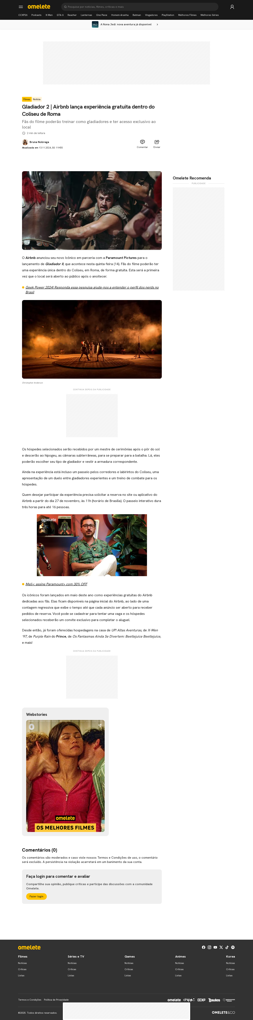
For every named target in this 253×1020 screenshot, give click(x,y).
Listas (21, 975)
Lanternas (86, 15)
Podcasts (36, 15)
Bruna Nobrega (39, 142)
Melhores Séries (210, 15)
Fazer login (36, 896)
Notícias (22, 963)
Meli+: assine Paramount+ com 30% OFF (56, 584)
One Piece (101, 15)
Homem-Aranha (120, 15)
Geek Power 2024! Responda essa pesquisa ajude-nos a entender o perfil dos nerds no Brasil (92, 289)
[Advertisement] (91, 157)
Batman (137, 15)
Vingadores (151, 15)
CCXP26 (22, 15)
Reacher (72, 15)
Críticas (22, 969)
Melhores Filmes (187, 15)
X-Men (49, 15)
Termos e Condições (29, 999)
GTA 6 (60, 15)
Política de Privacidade (56, 999)
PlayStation (168, 15)
